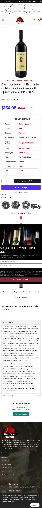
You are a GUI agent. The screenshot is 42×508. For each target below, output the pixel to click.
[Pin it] (17, 99)
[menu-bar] (4, 20)
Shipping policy (6, 467)
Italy (20, 128)
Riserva (22, 162)
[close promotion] (40, 1)
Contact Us (5, 460)
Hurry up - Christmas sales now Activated (21, 1)
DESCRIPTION (8, 322)
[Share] (11, 99)
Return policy (6, 471)
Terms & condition (7, 474)
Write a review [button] (21, 414)
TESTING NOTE (8, 395)
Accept (35, 505)
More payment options (21, 192)
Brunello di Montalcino (27, 137)
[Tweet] (14, 99)
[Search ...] (34, 20)
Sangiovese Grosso (26, 143)
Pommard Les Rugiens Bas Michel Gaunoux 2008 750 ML (21, 293)
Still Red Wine (24, 148)
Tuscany (22, 133)
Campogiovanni (25, 124)
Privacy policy (6, 464)
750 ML (22, 171)
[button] (3, 181)
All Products (6, 478)
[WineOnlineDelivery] (20, 20)
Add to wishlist (7, 198)
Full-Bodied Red (25, 157)
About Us (4, 457)
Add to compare (8, 195)
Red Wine (22, 153)
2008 (21, 166)
